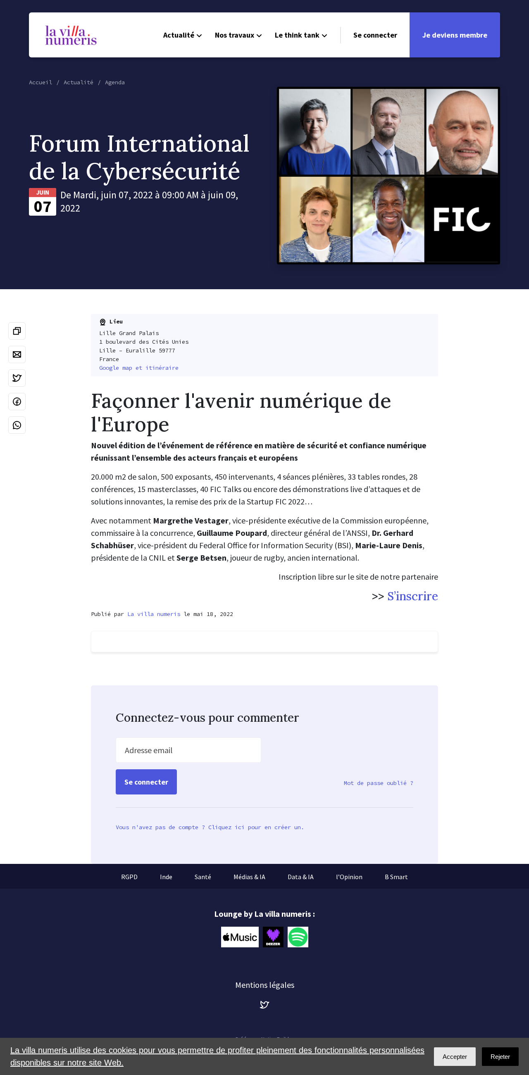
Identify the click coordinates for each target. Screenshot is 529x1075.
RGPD (129, 877)
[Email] (17, 354)
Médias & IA (249, 877)
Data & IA (301, 877)
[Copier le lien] (17, 331)
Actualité (178, 35)
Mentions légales (264, 985)
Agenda (115, 82)
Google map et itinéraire (139, 367)
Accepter (455, 1056)
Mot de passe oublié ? (378, 783)
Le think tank (297, 35)
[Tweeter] (17, 378)
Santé (203, 877)
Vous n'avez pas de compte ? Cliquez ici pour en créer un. (210, 827)
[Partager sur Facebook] (17, 401)
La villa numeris (153, 614)
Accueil (40, 82)
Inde (166, 877)
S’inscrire (412, 596)
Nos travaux (234, 35)
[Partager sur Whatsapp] (17, 425)
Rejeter (500, 1056)
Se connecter (375, 35)
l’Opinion (349, 877)
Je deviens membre (454, 35)
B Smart (396, 877)
